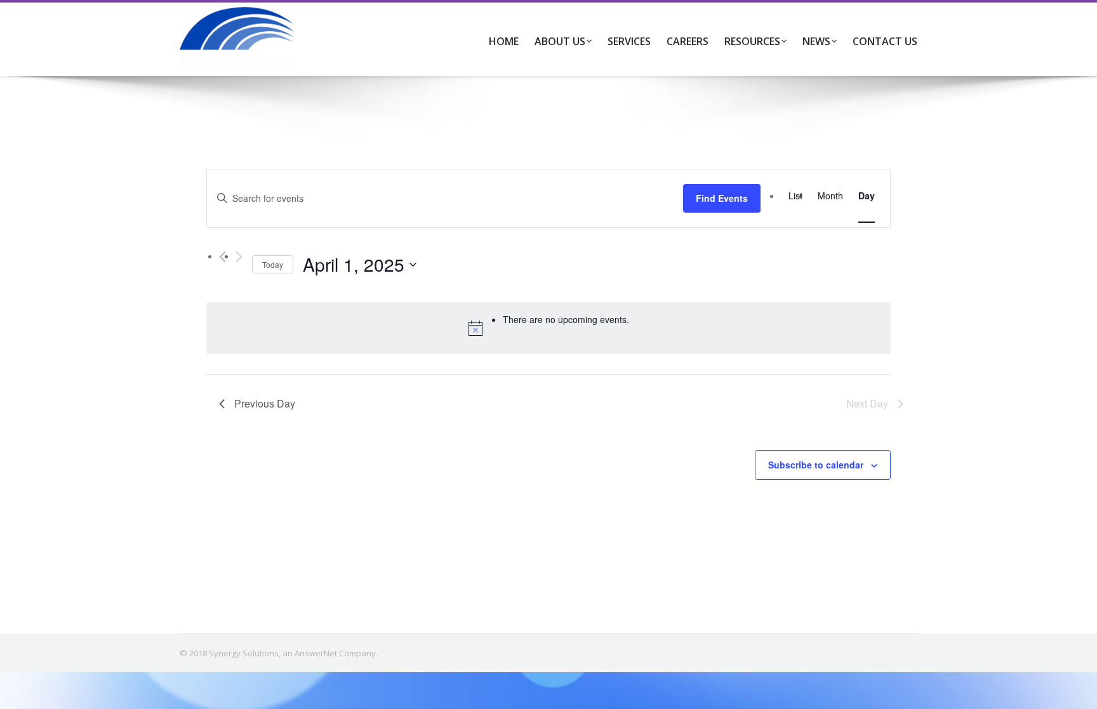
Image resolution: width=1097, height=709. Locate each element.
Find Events (722, 198)
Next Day (867, 403)
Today (272, 264)
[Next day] (239, 257)
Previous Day (264, 403)
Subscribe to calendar (815, 464)
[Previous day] (222, 257)
